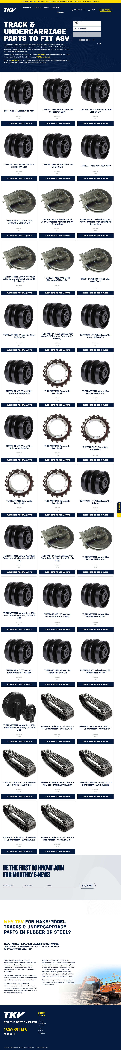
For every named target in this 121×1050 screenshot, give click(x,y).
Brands (42, 1026)
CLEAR (99, 44)
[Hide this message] (119, 1)
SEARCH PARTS (84, 40)
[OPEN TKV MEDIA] (61, 8)
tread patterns (31, 978)
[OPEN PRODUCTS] (32, 8)
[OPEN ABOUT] (50, 8)
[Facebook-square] (8, 1034)
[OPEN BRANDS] (41, 8)
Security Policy (29, 1047)
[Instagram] (14, 1034)
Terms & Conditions (42, 1047)
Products (43, 1023)
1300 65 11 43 (15, 60)
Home (42, 1021)
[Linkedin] (5, 1034)
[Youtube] (11, 1034)
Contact (42, 1033)
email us (61, 982)
